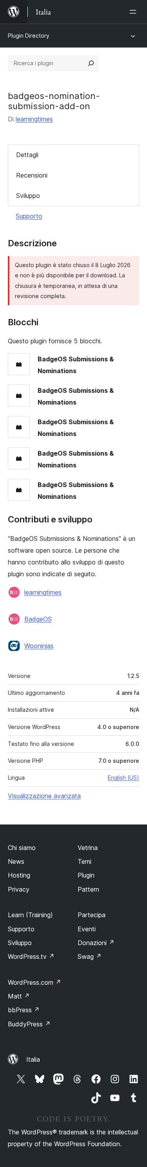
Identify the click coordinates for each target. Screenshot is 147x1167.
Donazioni (96, 943)
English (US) (123, 777)
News (16, 861)
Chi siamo (22, 848)
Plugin (86, 875)
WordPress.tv (31, 956)
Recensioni (31, 175)
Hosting (19, 875)
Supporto (29, 216)
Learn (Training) (30, 915)
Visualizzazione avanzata (44, 796)
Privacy (18, 889)
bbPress (24, 1010)
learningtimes (34, 119)
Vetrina (88, 848)
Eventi (87, 929)
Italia (33, 1059)
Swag (90, 956)
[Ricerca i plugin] (91, 63)
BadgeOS (38, 619)
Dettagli (27, 155)
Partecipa (91, 915)
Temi (84, 861)
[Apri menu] (134, 12)
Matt (19, 996)
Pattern (88, 889)
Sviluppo (28, 196)
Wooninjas (39, 646)
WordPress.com (34, 982)
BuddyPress (29, 1024)
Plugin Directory (28, 35)
